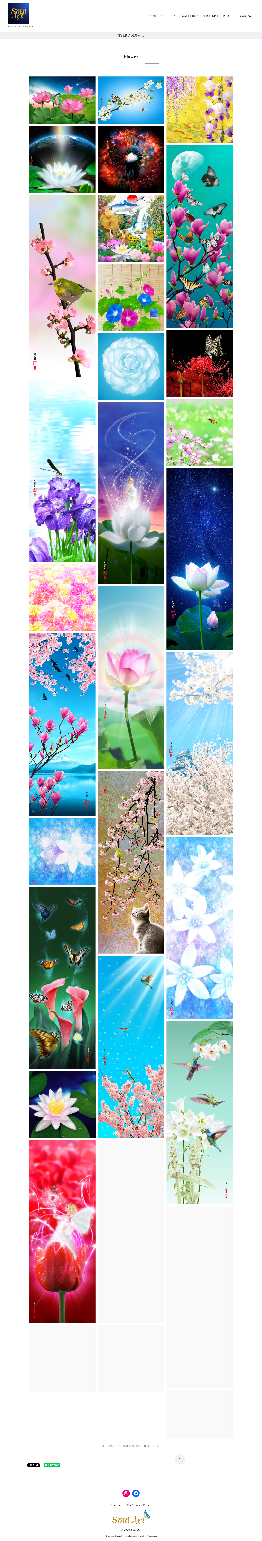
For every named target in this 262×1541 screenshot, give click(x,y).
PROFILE (229, 15)
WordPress (152, 1536)
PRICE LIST (210, 15)
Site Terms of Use (121, 1505)
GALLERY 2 (190, 15)
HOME (152, 15)
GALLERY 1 (169, 15)
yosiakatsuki (130, 1536)
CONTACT (247, 15)
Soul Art (136, 1529)
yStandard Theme (113, 1536)
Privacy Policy (142, 1505)
